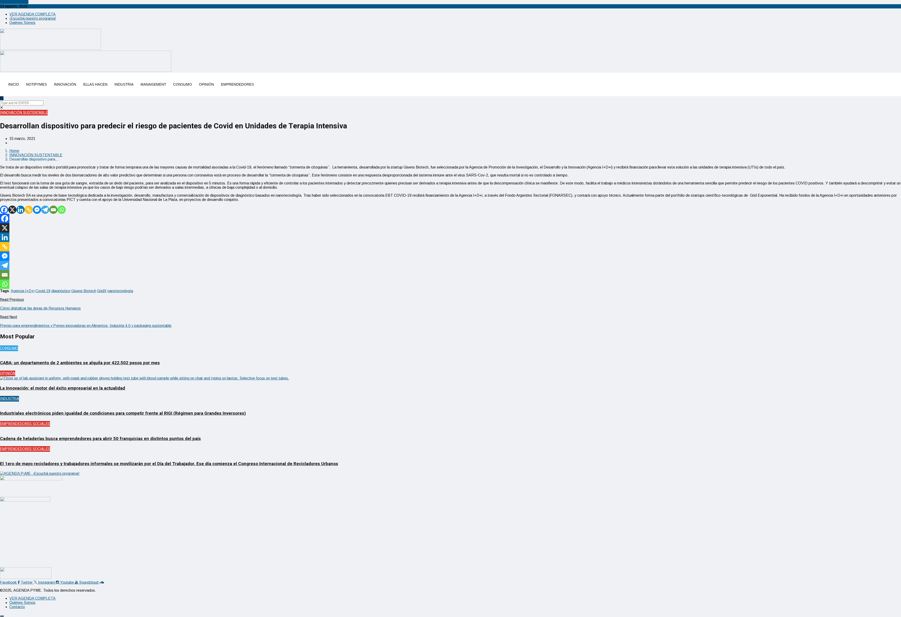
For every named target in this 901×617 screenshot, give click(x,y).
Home (14, 151)
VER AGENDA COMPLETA (32, 14)
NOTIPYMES (36, 84)
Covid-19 (42, 291)
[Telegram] (45, 210)
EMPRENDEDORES (237, 84)
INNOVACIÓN (65, 84)
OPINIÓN (206, 84)
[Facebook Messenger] (37, 210)
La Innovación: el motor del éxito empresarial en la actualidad (62, 388)
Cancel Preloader (14, 2)
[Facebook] (4, 210)
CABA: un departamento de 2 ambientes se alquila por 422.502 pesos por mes (80, 363)
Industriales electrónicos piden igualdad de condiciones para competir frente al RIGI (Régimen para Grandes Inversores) (123, 413)
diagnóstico (60, 291)
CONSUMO (182, 84)
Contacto (17, 607)
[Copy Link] (29, 210)
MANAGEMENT (153, 84)
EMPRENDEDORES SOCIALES (25, 424)
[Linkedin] (20, 210)
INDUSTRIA (124, 84)
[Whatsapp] (61, 210)
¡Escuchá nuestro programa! (32, 18)
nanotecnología (120, 291)
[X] (12, 210)
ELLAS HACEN (95, 84)
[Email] (53, 210)
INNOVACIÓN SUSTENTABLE (24, 112)
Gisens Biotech (83, 291)
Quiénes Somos (22, 23)
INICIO (13, 84)
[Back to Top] (2, 616)
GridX (102, 291)
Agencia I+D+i (22, 291)
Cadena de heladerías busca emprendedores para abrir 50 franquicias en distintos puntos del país (100, 438)
